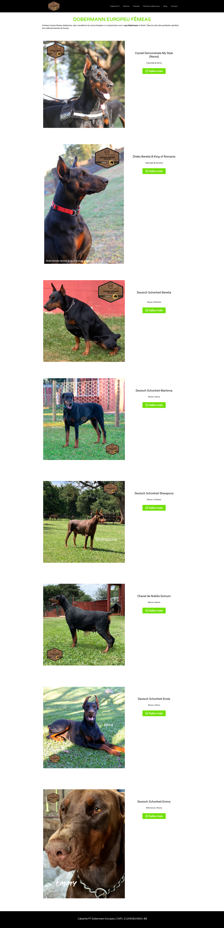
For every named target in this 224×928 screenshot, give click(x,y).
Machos (126, 6)
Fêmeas (136, 6)
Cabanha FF (115, 6)
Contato (174, 6)
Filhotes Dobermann (151, 6)
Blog (165, 6)
